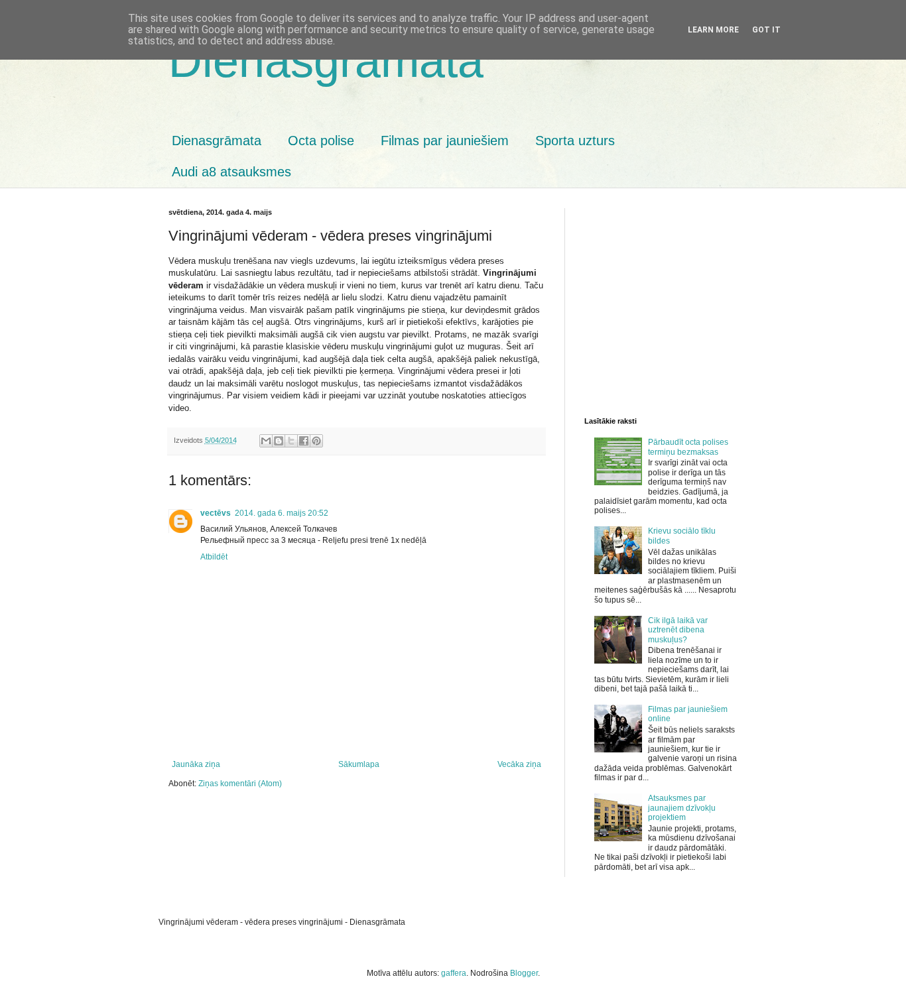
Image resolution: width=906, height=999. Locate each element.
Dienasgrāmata (326, 61)
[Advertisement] (745, 301)
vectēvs (215, 513)
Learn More (713, 29)
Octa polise (321, 140)
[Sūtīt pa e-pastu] (266, 440)
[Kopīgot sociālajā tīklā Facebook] (303, 440)
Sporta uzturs (575, 140)
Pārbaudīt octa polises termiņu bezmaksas (688, 447)
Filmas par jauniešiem (445, 140)
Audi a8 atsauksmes (231, 171)
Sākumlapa (358, 764)
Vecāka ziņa (519, 764)
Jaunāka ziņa (196, 764)
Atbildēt (213, 556)
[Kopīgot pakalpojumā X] (291, 440)
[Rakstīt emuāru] (278, 440)
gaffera (453, 973)
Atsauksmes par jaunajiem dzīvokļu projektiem (682, 807)
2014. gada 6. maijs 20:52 (281, 513)
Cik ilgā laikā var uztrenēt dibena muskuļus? (678, 630)
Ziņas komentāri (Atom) (240, 783)
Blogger (524, 973)
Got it (766, 29)
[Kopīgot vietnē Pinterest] (316, 440)
